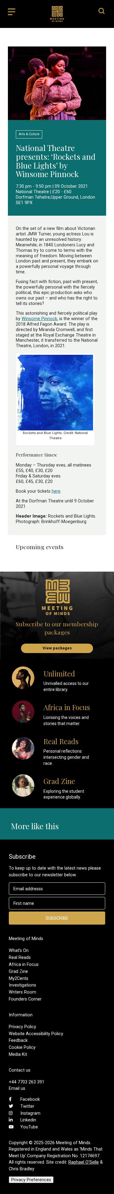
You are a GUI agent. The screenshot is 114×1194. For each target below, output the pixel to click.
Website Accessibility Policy (36, 1033)
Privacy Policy (22, 1026)
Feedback (18, 1040)
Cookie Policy (22, 1047)
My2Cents (18, 978)
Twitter (27, 1106)
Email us (17, 1088)
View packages (57, 648)
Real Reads (20, 957)
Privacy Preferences (31, 1179)
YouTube (29, 1126)
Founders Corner (25, 999)
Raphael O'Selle (83, 1162)
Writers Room (22, 992)
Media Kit (18, 1054)
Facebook (30, 1099)
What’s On (19, 950)
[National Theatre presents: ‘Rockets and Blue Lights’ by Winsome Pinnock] (57, 117)
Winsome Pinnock (39, 318)
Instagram (30, 1113)
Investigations (22, 985)
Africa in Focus (24, 964)
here (56, 491)
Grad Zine (18, 971)
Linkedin (28, 1119)
